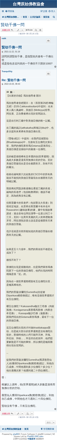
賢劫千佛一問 (12, 24)
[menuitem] (9, 11)
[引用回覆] (48, 40)
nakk (4, 38)
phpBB (16, 434)
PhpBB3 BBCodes (35, 436)
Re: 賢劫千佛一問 (14, 80)
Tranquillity (7, 71)
